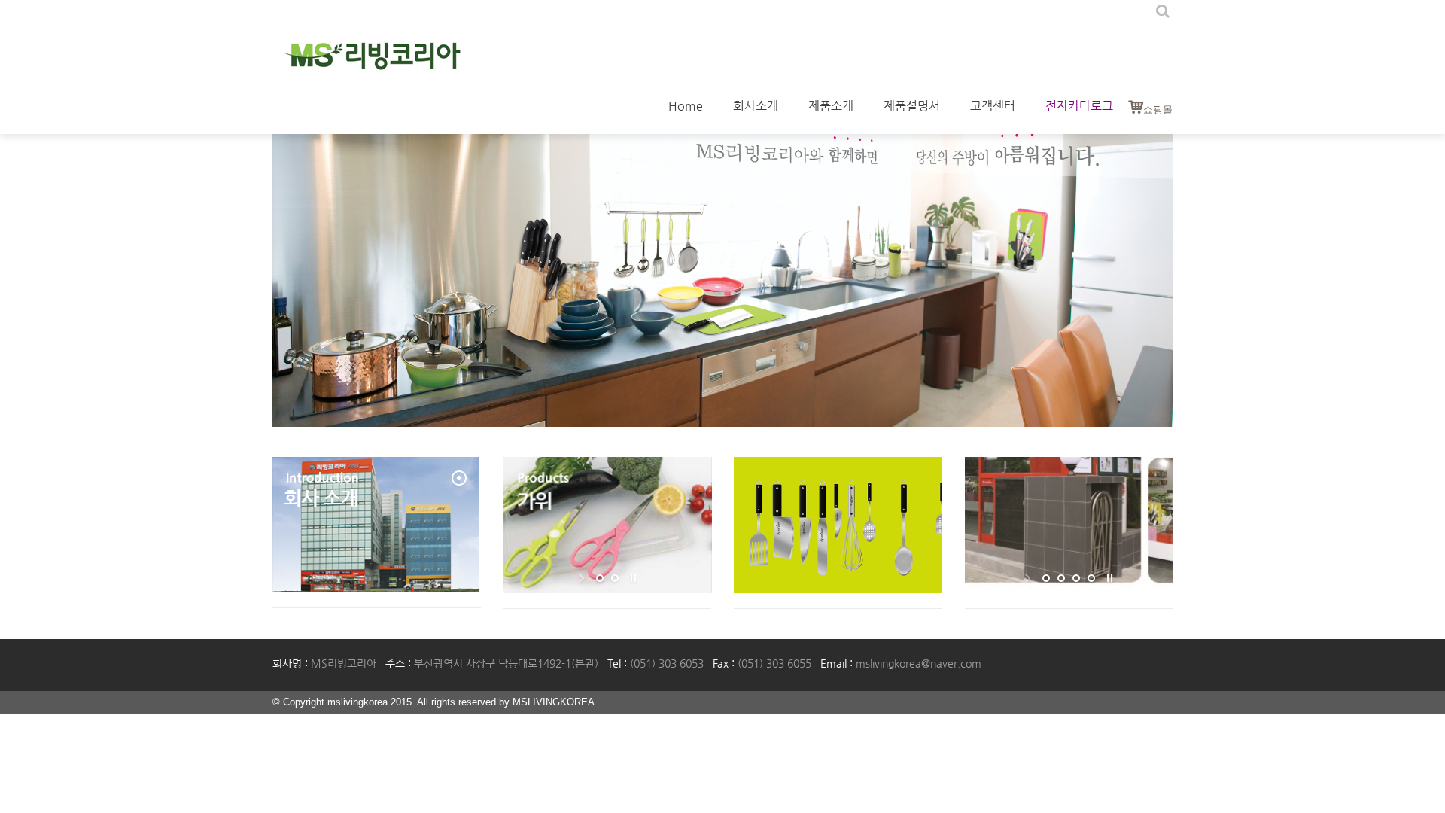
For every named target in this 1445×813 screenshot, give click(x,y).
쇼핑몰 (1158, 109)
